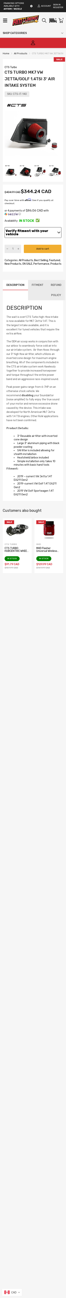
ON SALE (27, 263)
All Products (25, 260)
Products (55, 263)
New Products (13, 263)
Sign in (56, 5)
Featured (54, 260)
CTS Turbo (11, 67)
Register (58, 7)
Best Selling (41, 260)
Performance (41, 263)
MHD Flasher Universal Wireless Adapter (46, 551)
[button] (53, 20)
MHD (38, 544)
